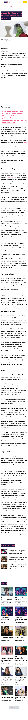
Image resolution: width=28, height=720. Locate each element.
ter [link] (24, 190)
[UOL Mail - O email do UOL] (20, 2)
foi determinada (10, 177)
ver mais (13, 707)
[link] (24, 190)
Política (14, 7)
